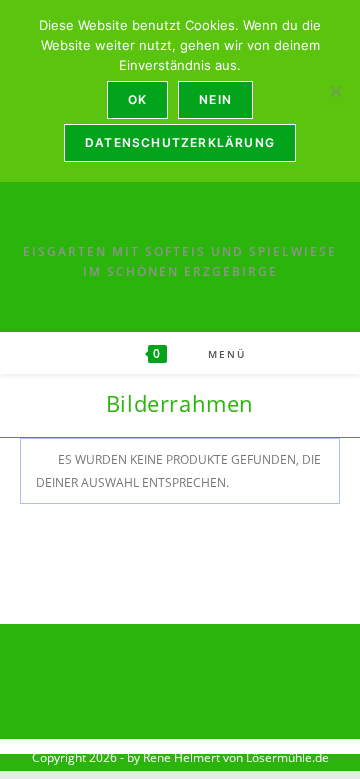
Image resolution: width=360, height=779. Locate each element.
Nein (215, 99)
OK (137, 99)
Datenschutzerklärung (180, 142)
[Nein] (335, 91)
